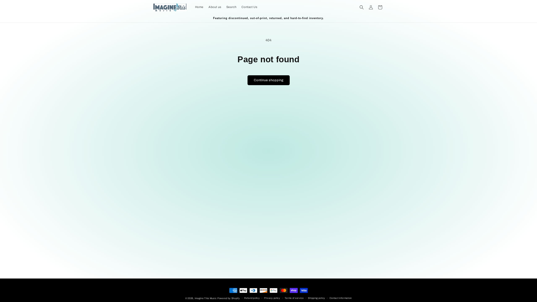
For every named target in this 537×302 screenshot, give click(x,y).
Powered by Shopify (228, 298)
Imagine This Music (206, 298)
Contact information (341, 298)
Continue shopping (268, 80)
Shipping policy (316, 298)
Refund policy (252, 298)
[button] (361, 7)
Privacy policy (272, 298)
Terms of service (294, 298)
